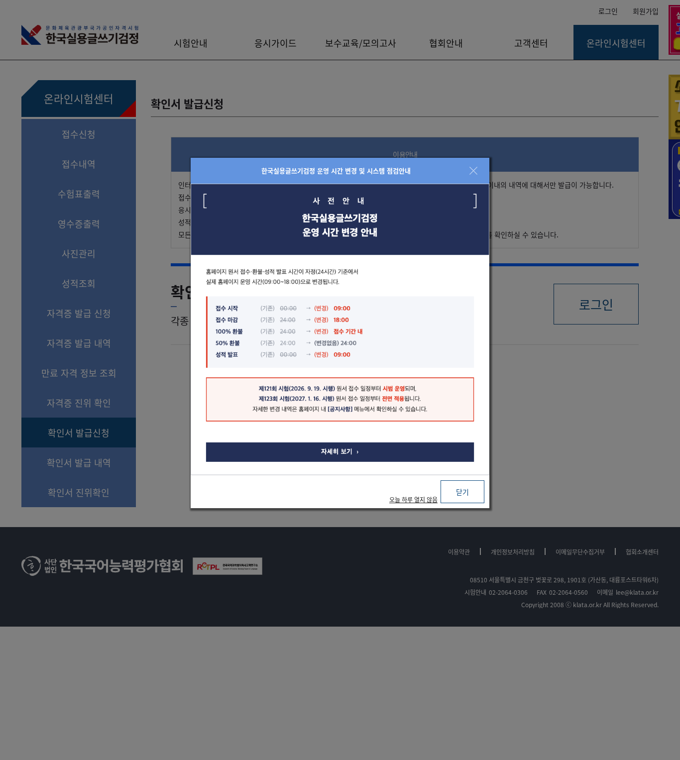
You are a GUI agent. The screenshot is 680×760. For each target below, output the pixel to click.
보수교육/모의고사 (360, 42)
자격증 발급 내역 (79, 342)
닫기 (462, 492)
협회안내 (446, 42)
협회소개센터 (642, 551)
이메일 (605, 592)
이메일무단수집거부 (580, 551)
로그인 (608, 11)
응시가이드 (275, 42)
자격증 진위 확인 (79, 402)
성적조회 (79, 283)
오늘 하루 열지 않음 (413, 499)
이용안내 (405, 154)
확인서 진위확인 (79, 492)
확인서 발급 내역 (79, 462)
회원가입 (646, 11)
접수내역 (79, 163)
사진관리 (79, 253)
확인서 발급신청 (79, 432)
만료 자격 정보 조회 (78, 372)
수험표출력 (79, 193)
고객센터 (531, 42)
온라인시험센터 (616, 42)
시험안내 (191, 42)
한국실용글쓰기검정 (79, 35)
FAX (542, 592)
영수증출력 (79, 223)
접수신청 (79, 133)
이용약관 (459, 551)
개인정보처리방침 (513, 551)
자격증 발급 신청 (79, 313)
